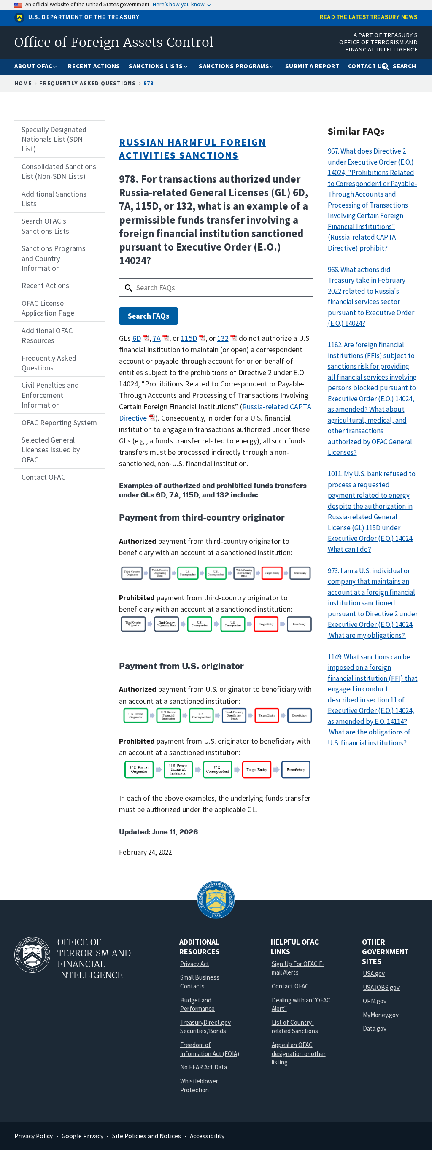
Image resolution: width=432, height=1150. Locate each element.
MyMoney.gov (381, 1015)
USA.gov (374, 973)
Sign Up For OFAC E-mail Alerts (298, 968)
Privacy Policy (34, 1136)
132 (223, 338)
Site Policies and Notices (146, 1136)
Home (23, 83)
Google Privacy (83, 1136)
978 (148, 83)
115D (189, 338)
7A (157, 338)
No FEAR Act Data (203, 1067)
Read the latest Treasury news (369, 17)
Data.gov (374, 1028)
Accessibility (207, 1136)
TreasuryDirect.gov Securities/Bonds (205, 1026)
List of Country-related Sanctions (295, 1026)
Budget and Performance (197, 1004)
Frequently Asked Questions (87, 83)
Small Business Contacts (199, 981)
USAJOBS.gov (381, 987)
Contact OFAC (290, 986)
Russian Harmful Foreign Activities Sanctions (192, 148)
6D (136, 338)
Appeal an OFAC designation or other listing (299, 1053)
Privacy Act (194, 964)
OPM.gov (374, 1001)
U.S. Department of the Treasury (84, 17)
